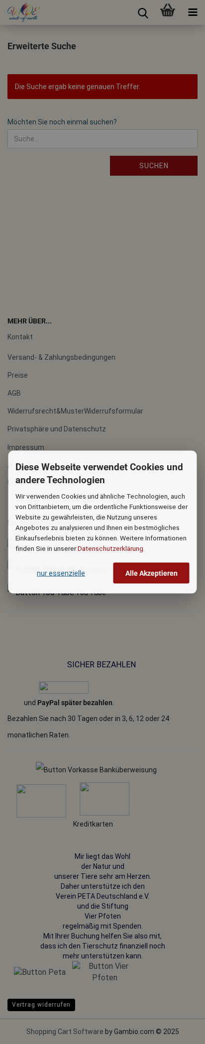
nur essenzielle (61, 573)
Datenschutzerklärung (110, 548)
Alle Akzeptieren (151, 573)
